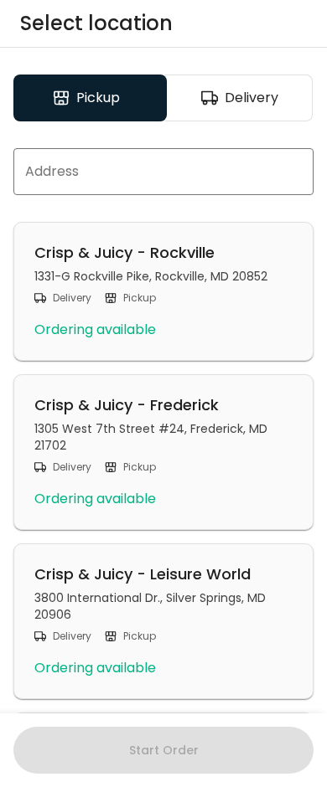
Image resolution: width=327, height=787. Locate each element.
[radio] (90, 98)
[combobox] (163, 171)
